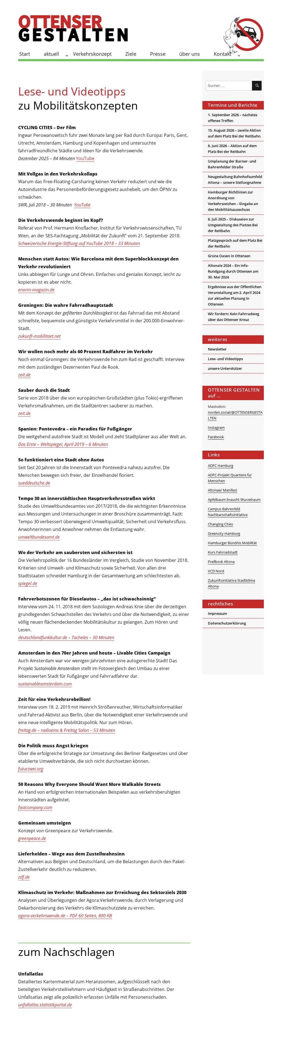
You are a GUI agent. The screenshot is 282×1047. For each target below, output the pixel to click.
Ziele (130, 54)
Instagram (216, 427)
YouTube (85, 158)
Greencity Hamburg (224, 533)
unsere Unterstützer (225, 368)
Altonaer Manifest (222, 490)
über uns (189, 54)
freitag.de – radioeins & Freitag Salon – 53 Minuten (66, 730)
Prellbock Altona (221, 561)
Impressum (217, 613)
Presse (158, 54)
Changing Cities (220, 524)
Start (24, 54)
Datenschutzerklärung (227, 623)
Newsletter (217, 349)
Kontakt (222, 54)
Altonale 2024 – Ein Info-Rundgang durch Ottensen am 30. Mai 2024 (233, 271)
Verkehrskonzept (92, 54)
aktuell (51, 54)
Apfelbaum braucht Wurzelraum (234, 499)
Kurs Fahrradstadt (223, 552)
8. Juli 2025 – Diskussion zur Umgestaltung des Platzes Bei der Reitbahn (233, 225)
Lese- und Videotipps (225, 358)
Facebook (216, 436)
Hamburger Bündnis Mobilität (232, 542)
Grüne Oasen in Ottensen (229, 255)
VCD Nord (216, 570)
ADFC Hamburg (220, 465)
